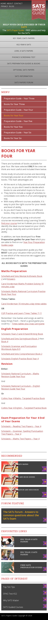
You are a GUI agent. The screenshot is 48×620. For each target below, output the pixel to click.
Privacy (4, 6)
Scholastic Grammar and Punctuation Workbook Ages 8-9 (19, 348)
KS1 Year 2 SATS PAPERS (24, 38)
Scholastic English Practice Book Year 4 (20, 358)
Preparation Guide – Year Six (17, 132)
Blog (11, 6)
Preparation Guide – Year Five (18, 121)
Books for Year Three (14, 104)
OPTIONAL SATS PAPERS (23, 70)
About (10, 3)
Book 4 (4, 341)
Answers (11, 279)
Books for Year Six (13, 138)
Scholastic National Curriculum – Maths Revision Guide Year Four (20, 375)
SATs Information (24, 76)
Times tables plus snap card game (28, 323)
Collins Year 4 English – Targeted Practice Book (24, 408)
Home (3, 3)
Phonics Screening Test (23, 57)
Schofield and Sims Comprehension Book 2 (21, 353)
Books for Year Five (13, 126)
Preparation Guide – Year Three (19, 98)
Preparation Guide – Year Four (18, 109)
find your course (9, 223)
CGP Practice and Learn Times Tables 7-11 (21, 313)
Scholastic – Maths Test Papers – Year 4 (20, 438)
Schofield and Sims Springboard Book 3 (20, 338)
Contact (18, 3)
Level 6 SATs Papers (23, 51)
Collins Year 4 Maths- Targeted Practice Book (23, 398)
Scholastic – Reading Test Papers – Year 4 (21, 426)
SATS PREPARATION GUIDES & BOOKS (23, 63)
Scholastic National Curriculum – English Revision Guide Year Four (20, 387)
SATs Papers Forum (23, 82)
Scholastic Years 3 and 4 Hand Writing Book (22, 333)
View (44, 520)
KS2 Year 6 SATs (24, 44)
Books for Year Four (13, 115)
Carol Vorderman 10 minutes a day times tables (24, 303)
